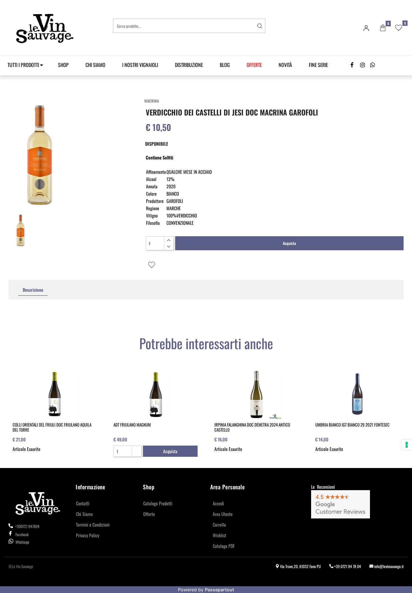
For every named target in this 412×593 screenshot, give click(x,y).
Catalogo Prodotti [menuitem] (157, 503)
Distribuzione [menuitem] (189, 64)
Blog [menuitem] (225, 64)
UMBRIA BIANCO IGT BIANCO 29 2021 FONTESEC (352, 424)
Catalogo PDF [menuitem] (224, 546)
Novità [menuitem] (285, 64)
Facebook (22, 534)
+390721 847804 (27, 526)
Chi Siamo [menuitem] (95, 64)
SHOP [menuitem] (63, 64)
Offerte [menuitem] (149, 514)
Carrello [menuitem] (219, 524)
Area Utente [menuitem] (223, 514)
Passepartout (219, 589)
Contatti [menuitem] (82, 503)
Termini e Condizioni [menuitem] (93, 524)
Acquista (289, 243)
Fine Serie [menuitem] (318, 64)
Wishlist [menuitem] (219, 535)
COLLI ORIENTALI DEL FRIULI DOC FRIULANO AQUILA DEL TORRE (52, 427)
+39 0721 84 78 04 (347, 566)
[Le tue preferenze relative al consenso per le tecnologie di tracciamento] (406, 444)
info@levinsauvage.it (388, 566)
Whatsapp (22, 542)
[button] (260, 25)
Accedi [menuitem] (218, 503)
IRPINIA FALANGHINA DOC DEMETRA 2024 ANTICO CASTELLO (252, 427)
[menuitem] (254, 65)
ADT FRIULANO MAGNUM (132, 424)
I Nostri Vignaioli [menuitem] (140, 64)
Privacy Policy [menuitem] (87, 535)
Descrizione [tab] (33, 289)
